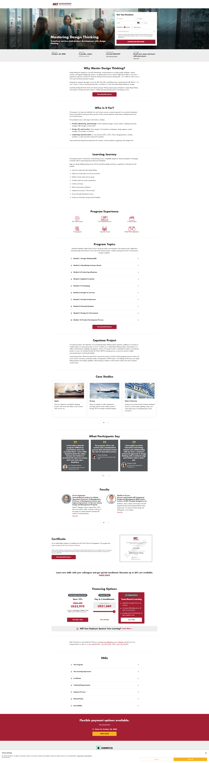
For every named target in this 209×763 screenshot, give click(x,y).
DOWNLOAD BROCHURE (136, 41)
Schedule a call (122, 642)
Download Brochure (104, 94)
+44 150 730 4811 (106, 644)
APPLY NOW (104, 733)
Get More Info (77, 619)
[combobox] (137, 23)
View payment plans (104, 724)
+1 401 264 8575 (92, 644)
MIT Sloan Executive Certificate (71, 545)
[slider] (104, 611)
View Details (104, 619)
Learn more (136, 58)
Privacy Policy (121, 37)
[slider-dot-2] (105, 422)
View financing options (111, 56)
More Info (75, 516)
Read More (75, 462)
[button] (104, 258)
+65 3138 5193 (120, 644)
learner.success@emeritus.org (108, 642)
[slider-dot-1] (103, 422)
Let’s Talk (131, 619)
